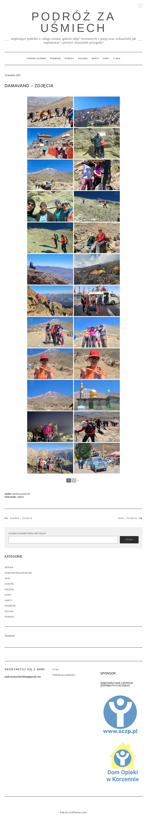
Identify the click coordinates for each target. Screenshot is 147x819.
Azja (7, 578)
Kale (62, 812)
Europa (9, 584)
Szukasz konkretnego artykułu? (27, 533)
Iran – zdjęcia (127, 518)
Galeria (83, 58)
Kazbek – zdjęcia (21, 518)
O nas (116, 58)
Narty (95, 58)
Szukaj (129, 540)
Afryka (9, 567)
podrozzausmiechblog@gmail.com (23, 677)
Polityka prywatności (63, 675)
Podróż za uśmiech (73, 22)
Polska (9, 611)
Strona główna (36, 58)
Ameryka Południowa (18, 573)
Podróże (55, 58)
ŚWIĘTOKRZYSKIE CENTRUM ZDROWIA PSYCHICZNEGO (116, 684)
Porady (69, 58)
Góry (106, 58)
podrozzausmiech (21, 494)
